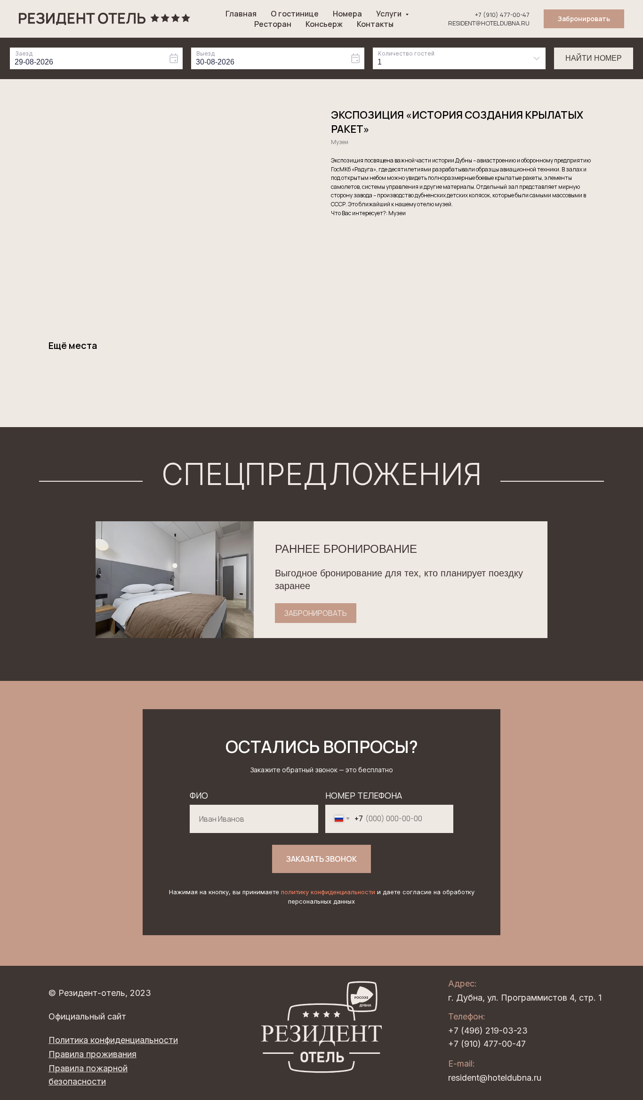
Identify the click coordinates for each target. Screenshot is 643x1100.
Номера (347, 13)
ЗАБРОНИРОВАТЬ (315, 613)
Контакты (375, 24)
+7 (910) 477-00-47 (502, 14)
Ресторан (272, 24)
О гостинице (295, 13)
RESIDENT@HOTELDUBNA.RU (489, 23)
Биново (634, 83)
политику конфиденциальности (328, 892)
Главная (241, 13)
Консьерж (324, 24)
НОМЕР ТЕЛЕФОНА (363, 795)
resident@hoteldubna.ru (494, 1078)
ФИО (199, 795)
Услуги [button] (389, 13)
